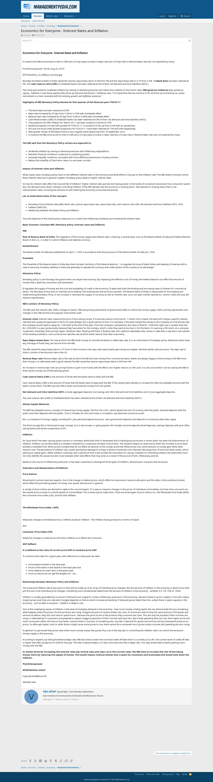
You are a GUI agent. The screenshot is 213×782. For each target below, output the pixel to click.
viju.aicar (27, 35)
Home (26, 15)
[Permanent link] (89, 53)
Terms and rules (153, 774)
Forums (38, 15)
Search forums (38, 21)
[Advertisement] (106, 727)
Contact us (139, 774)
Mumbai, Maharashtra (84, 691)
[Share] (189, 40)
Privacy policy (168, 774)
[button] (60, 16)
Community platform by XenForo (107, 779)
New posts (25, 21)
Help (178, 774)
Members (69, 15)
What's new (52, 15)
